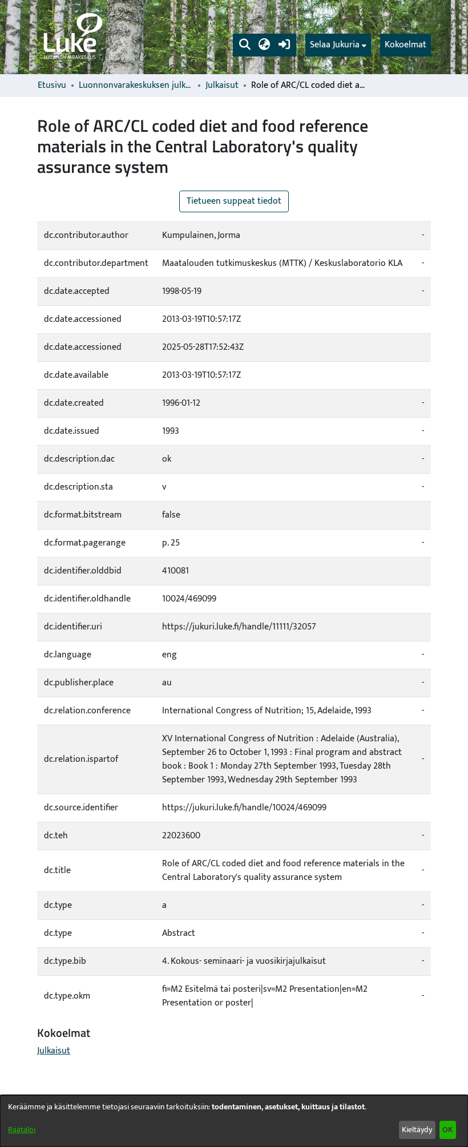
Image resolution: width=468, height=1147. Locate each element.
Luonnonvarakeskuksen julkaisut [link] (136, 85)
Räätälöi (21, 1130)
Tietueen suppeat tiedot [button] (234, 201)
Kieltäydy (417, 1129)
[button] (244, 45)
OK (447, 1129)
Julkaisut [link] (222, 85)
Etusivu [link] (52, 85)
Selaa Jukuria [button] (335, 45)
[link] (72, 37)
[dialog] (234, 1121)
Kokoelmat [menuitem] (405, 44)
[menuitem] (338, 45)
